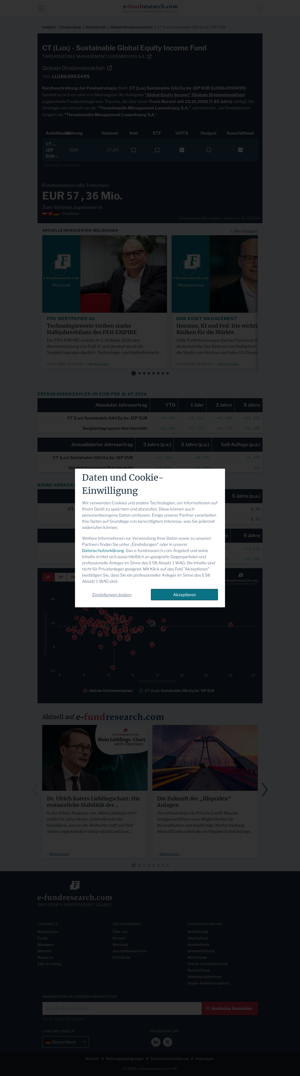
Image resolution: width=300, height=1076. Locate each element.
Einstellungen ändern (112, 594)
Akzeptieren (184, 594)
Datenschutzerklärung (103, 550)
